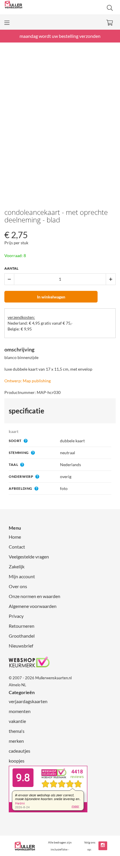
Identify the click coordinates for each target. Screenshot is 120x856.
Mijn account (22, 576)
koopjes (16, 760)
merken (16, 741)
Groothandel (22, 636)
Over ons (18, 586)
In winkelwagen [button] (51, 296)
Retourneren (21, 626)
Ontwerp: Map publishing (27, 380)
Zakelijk (16, 566)
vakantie (17, 721)
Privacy (16, 616)
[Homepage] (32, 7)
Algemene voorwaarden (33, 606)
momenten (20, 711)
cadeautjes (19, 751)
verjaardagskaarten (28, 701)
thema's (16, 731)
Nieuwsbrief (21, 645)
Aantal (11, 268)
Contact (17, 546)
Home (15, 537)
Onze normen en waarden (34, 596)
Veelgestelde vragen (29, 556)
